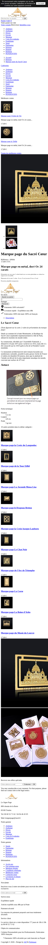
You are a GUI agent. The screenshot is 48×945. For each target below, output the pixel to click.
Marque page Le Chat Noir (14, 549)
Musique (9, 37)
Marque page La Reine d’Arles (15, 612)
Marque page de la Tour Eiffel (15, 466)
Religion (9, 52)
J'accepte (40, 3)
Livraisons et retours (13, 877)
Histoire (8, 49)
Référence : (5, 260)
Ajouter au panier (7, 297)
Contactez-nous (11, 875)
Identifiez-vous (25, 25)
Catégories (5, 66)
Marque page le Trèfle (9, 141)
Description (10, 318)
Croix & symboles (12, 39)
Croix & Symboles (12, 836)
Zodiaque (9, 31)
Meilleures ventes (12, 873)
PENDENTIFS (11, 54)
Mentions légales (12, 868)
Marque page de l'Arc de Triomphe (18, 570)
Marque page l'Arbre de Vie (11, 116)
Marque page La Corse (12, 591)
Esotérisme (10, 41)
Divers (8, 33)
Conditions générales (13, 870)
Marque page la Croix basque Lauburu (20, 529)
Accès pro (9, 864)
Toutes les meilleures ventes (11, 153)
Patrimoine (10, 45)
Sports (8, 846)
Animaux (9, 29)
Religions (9, 854)
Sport (8, 43)
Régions (9, 47)
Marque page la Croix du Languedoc (19, 445)
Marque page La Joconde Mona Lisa (18, 487)
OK (25, 18)
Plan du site (10, 879)
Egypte (8, 35)
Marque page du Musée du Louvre (17, 633)
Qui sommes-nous (12, 866)
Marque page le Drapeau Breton (16, 508)
